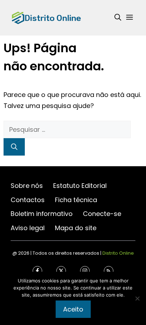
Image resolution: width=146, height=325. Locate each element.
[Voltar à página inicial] (46, 17)
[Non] (137, 298)
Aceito (73, 309)
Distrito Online (118, 253)
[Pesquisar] (14, 147)
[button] (118, 17)
